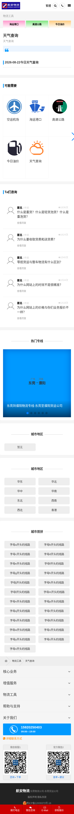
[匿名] (10, 211)
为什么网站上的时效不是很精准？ (40, 284)
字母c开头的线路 (20, 554)
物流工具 (8, 15)
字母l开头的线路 (20, 591)
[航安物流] (11, 5)
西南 (54, 500)
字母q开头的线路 (20, 610)
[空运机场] (14, 100)
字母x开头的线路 (54, 629)
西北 (20, 509)
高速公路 (37, 24)
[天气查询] (37, 142)
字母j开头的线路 (20, 582)
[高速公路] (59, 100)
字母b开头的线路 (54, 544)
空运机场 (13, 119)
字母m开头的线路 (54, 591)
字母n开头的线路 (20, 601)
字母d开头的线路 (54, 554)
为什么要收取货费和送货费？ (37, 239)
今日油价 (60, 24)
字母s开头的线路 (20, 620)
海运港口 (14, 24)
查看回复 (21, 223)
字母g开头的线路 (20, 573)
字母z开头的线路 (54, 639)
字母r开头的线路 (54, 610)
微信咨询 (29, 811)
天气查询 (10, 36)
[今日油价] (14, 142)
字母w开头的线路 (20, 629)
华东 (20, 481)
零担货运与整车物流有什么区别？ (40, 262)
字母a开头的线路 (20, 544)
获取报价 (59, 810)
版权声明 (32, 797)
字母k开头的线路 (54, 582)
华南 (54, 491)
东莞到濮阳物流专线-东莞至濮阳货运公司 (34, 405)
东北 (20, 500)
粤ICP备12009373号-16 (39, 803)
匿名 (19, 207)
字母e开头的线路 (20, 563)
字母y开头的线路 (20, 639)
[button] (27, 413)
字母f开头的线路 (54, 563)
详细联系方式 (13, 738)
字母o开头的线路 (20, 648)
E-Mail (45, 810)
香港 (54, 509)
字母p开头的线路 (54, 601)
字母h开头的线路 (54, 573)
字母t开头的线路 (54, 620)
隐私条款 (41, 797)
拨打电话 (15, 810)
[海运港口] (37, 100)
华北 (54, 481)
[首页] (7, 661)
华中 (20, 491)
